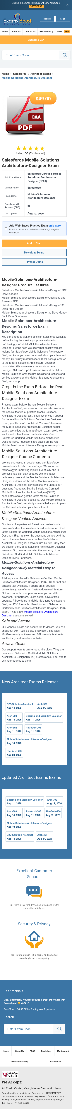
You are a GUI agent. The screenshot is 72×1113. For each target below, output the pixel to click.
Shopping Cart (36, 39)
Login (62, 18)
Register (47, 18)
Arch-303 (14, 717)
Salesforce (19, 73)
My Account (63, 1051)
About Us (16, 31)
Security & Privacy (19, 1061)
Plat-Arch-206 (14, 753)
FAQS (32, 1051)
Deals (63, 31)
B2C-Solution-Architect (20, 706)
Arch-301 (44, 706)
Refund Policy (46, 31)
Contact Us (30, 31)
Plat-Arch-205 (33, 729)
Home (5, 31)
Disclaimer (46, 1051)
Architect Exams (40, 73)
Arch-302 (14, 729)
